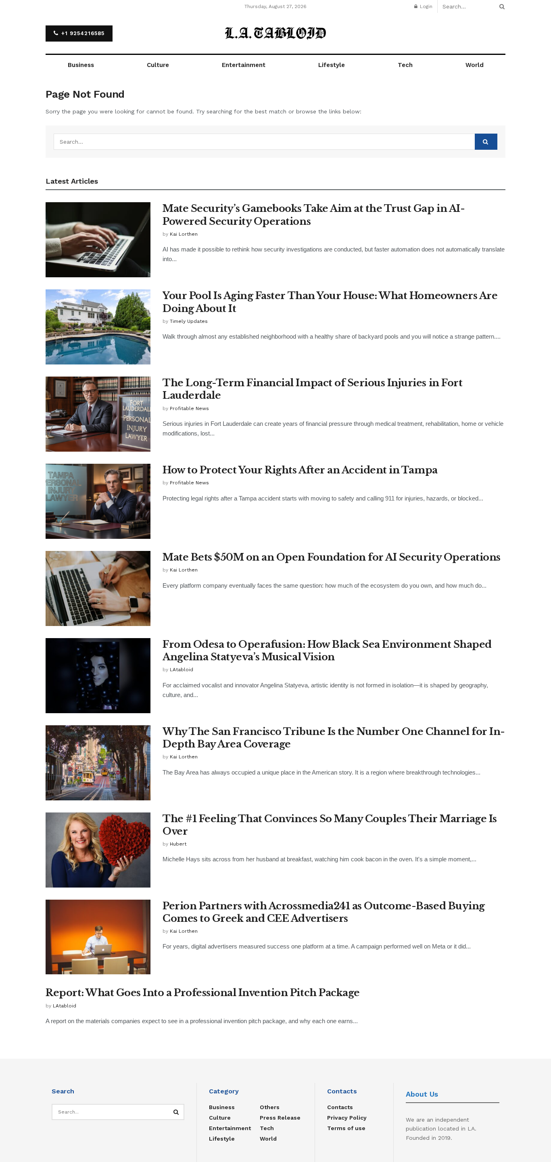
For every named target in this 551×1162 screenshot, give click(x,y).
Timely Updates (189, 321)
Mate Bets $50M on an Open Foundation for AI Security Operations (332, 557)
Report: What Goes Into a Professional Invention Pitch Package (203, 993)
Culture (158, 65)
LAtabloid (181, 669)
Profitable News (189, 408)
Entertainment (243, 65)
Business (81, 65)
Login (425, 6)
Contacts (340, 1107)
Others (270, 1107)
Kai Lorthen (184, 234)
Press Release (280, 1117)
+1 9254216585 (81, 33)
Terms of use (346, 1128)
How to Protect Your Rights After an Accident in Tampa (300, 470)
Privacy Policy (347, 1117)
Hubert (178, 844)
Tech (405, 65)
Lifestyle (331, 65)
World (474, 65)
